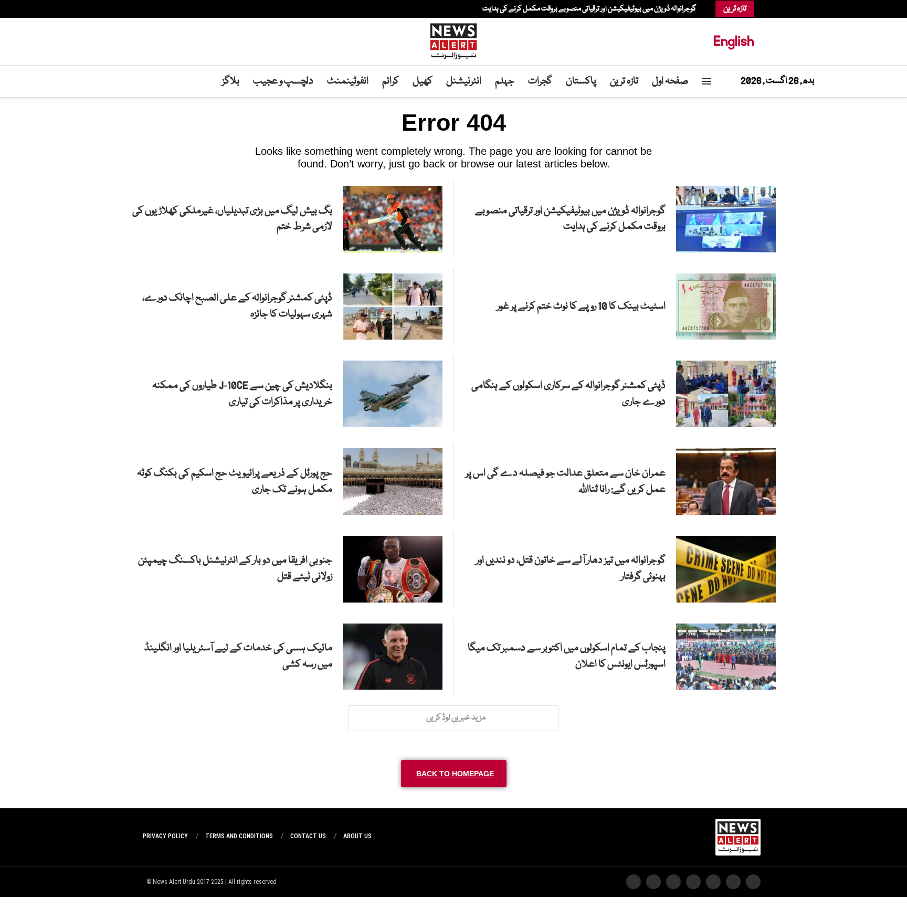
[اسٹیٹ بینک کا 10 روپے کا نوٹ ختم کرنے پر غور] (726, 306)
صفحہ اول (670, 81)
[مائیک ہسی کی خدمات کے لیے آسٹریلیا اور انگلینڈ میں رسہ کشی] (392, 657)
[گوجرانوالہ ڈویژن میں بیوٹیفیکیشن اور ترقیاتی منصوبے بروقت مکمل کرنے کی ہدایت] (726, 219)
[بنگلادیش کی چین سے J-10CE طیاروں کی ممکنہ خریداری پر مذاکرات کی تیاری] (392, 394)
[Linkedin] (169, 8)
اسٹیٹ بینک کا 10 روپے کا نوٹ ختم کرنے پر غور (581, 306)
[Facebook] (184, 8)
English (733, 41)
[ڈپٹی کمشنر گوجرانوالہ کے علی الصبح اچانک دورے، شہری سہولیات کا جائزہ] (392, 306)
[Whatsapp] (158, 8)
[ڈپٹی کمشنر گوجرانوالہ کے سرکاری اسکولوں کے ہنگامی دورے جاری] (726, 394)
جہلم (504, 81)
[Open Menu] (706, 81)
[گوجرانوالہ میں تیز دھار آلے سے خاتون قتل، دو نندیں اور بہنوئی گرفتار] (726, 569)
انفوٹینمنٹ (347, 81)
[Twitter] (179, 8)
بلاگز (230, 81)
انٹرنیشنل (463, 81)
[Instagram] (174, 8)
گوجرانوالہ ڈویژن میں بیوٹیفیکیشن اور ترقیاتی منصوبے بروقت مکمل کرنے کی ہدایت (589, 9)
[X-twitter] (733, 881)
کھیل (423, 81)
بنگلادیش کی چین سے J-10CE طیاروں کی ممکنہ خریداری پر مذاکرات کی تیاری (242, 394)
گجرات (540, 81)
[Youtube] (163, 8)
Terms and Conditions (239, 836)
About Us (357, 836)
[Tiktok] (153, 8)
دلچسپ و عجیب (283, 81)
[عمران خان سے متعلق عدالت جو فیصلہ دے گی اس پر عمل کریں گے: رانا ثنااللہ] (726, 481)
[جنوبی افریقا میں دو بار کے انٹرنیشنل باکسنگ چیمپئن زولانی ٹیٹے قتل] (392, 569)
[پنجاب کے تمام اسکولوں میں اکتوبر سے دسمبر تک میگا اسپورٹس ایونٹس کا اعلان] (726, 657)
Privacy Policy (165, 836)
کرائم (390, 81)
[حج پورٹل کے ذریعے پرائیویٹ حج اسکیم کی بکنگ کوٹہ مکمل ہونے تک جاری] (392, 481)
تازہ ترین (624, 81)
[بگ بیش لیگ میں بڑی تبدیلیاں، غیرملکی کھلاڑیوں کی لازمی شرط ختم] (392, 219)
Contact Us (308, 836)
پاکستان (581, 81)
